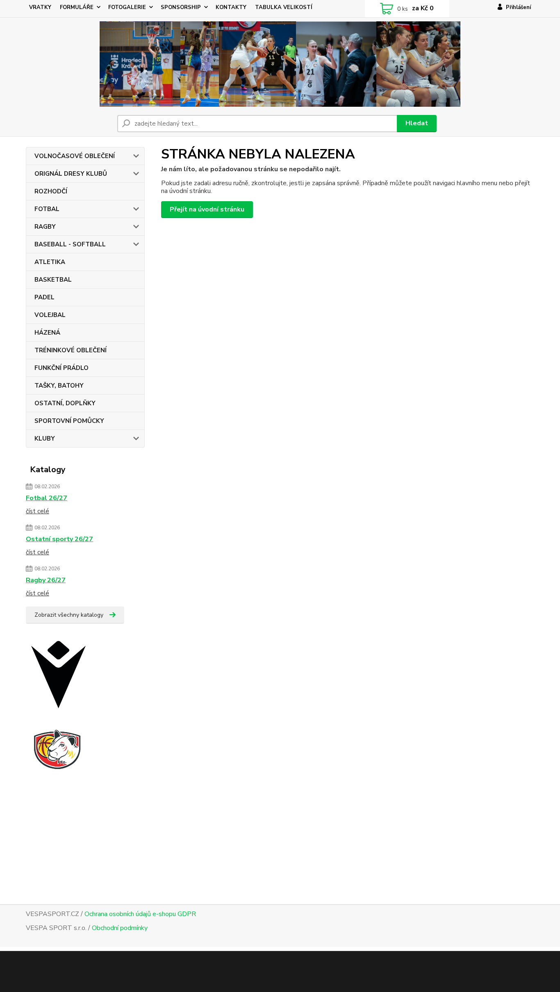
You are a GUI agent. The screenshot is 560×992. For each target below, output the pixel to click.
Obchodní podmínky (120, 927)
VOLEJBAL (50, 315)
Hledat (416, 123)
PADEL (44, 297)
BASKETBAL (53, 280)
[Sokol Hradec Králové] (65, 770)
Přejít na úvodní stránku (207, 209)
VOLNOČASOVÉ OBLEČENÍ (74, 156)
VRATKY (40, 7)
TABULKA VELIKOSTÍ (283, 7)
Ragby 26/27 (46, 580)
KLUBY (44, 438)
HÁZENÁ (47, 332)
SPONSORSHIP (181, 7)
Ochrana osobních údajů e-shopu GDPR (140, 914)
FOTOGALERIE (127, 7)
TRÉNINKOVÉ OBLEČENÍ (70, 350)
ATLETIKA (49, 262)
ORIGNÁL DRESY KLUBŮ (70, 174)
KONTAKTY (231, 7)
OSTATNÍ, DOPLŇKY (65, 403)
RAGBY (45, 227)
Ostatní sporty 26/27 (59, 539)
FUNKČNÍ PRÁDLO (61, 368)
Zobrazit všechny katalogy (68, 615)
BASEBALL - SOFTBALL (70, 244)
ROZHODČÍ (50, 191)
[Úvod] (280, 64)
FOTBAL (46, 209)
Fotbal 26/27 (46, 498)
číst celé (37, 511)
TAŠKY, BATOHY (59, 385)
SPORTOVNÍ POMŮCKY (69, 421)
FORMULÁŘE (76, 7)
